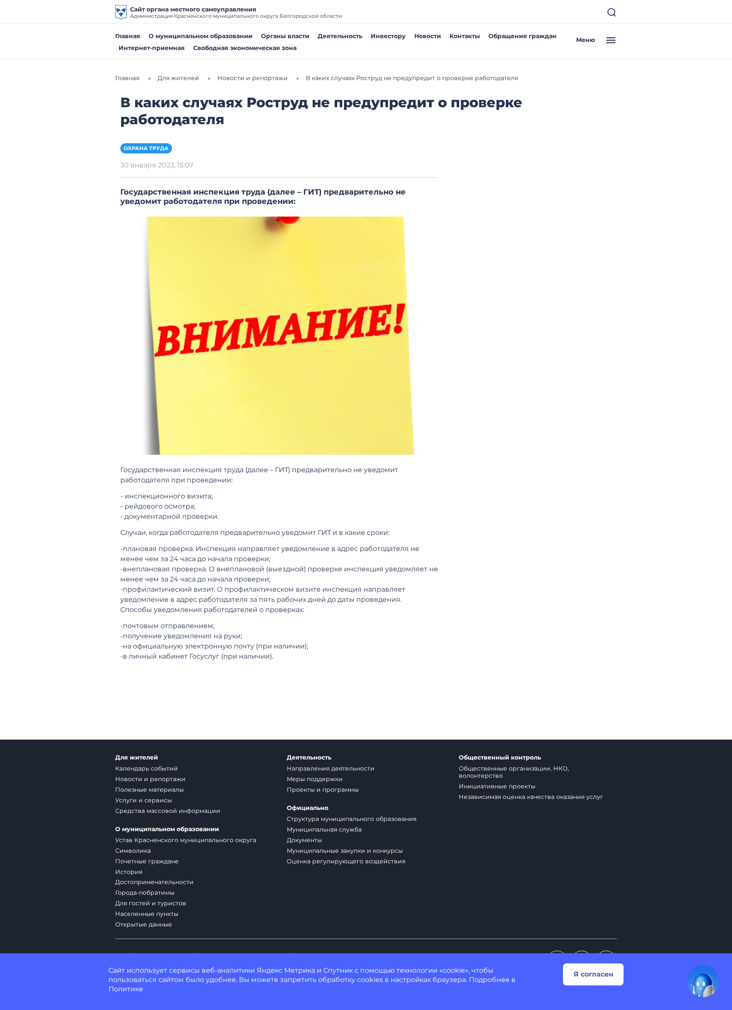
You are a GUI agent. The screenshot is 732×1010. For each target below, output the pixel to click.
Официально (307, 808)
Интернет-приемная (152, 48)
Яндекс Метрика (286, 970)
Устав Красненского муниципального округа (185, 840)
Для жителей (136, 757)
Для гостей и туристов (150, 903)
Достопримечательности (154, 882)
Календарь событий (146, 768)
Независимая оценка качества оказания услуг (531, 797)
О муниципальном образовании (200, 36)
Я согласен (593, 974)
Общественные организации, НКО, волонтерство (514, 772)
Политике (125, 989)
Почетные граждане (147, 861)
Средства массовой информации (167, 811)
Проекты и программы (323, 789)
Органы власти (285, 36)
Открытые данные (143, 924)
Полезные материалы (149, 789)
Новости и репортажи (150, 779)
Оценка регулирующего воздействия (346, 861)
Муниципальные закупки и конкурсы (345, 850)
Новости (427, 36)
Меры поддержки (315, 779)
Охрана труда (146, 148)
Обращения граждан (522, 36)
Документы (304, 840)
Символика (133, 850)
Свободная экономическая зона (245, 48)
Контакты (464, 36)
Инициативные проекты (497, 786)
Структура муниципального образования (351, 819)
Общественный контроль (500, 757)
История (128, 872)
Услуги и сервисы (143, 800)
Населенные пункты (146, 914)
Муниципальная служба (324, 829)
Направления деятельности (330, 768)
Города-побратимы (145, 892)
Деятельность (340, 36)
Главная (127, 36)
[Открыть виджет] (703, 981)
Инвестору (388, 36)
